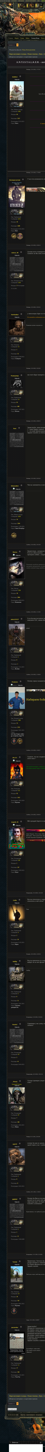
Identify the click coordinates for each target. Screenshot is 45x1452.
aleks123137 (15, 619)
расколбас (14, 1327)
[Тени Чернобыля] (31, 7)
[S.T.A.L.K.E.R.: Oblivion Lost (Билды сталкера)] (22, 7)
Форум (16, 38)
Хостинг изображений (30, 0)
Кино (40, 54)
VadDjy (15, 961)
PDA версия (21, 0)
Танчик (15, 1262)
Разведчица (15, 376)
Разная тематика (33, 54)
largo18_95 (14, 822)
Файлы (27, 38)
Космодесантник (30, 50)
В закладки (14, 0)
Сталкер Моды (35, 38)
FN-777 (15, 758)
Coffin (15, 900)
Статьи (22, 38)
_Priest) (14, 1081)
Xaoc (14, 428)
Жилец (15, 552)
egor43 (15, 1144)
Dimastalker (15, 486)
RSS (38, 0)
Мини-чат (14, 1442)
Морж (24, 50)
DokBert (14, 77)
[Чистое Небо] (39, 7)
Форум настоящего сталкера (17, 54)
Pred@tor (15, 682)
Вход (30, 11)
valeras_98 (14, 253)
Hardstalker (15, 314)
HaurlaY (14, 1024)
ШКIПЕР (14, 1199)
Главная (11, 38)
